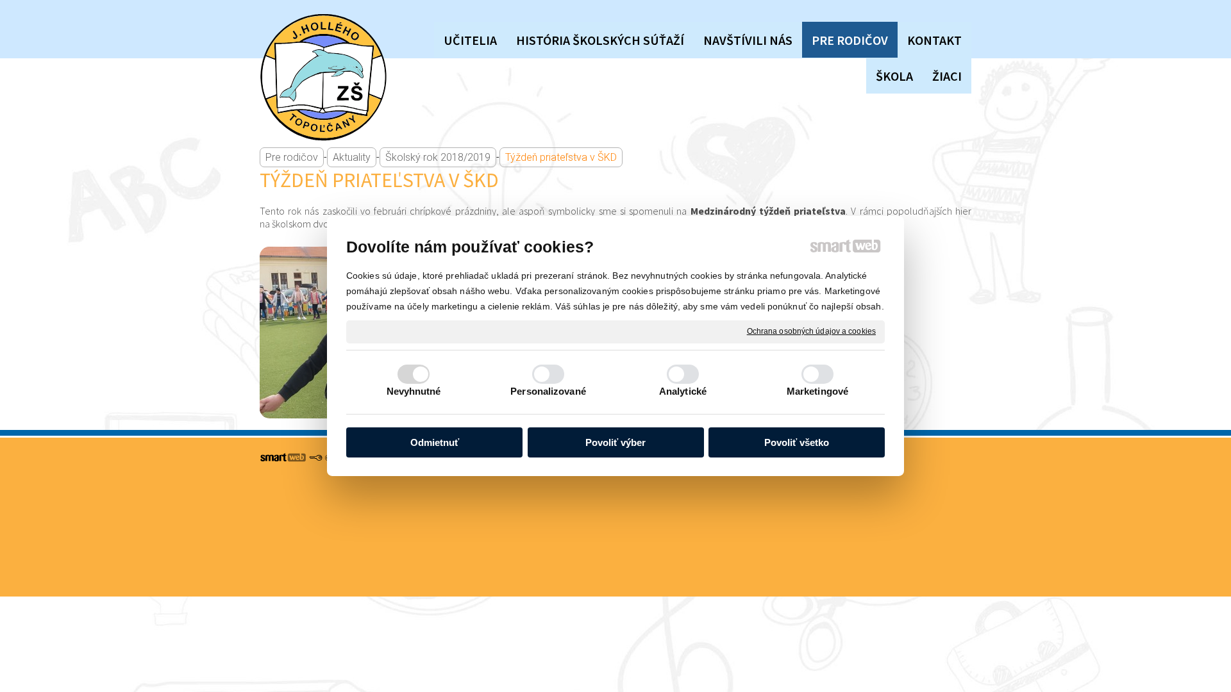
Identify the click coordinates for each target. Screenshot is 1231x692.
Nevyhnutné (414, 391)
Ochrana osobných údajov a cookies (811, 331)
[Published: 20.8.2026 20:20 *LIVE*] (315, 458)
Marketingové (817, 391)
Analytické (683, 391)
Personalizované (548, 391)
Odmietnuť (434, 442)
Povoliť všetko (796, 442)
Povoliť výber (615, 442)
